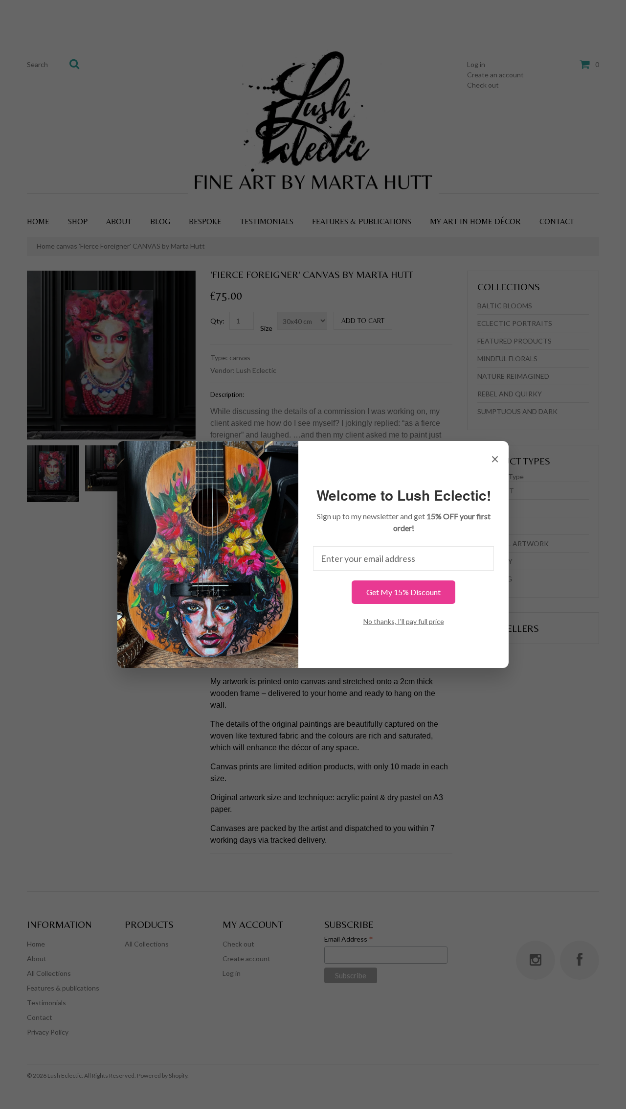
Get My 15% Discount (403, 592)
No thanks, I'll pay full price (403, 621)
